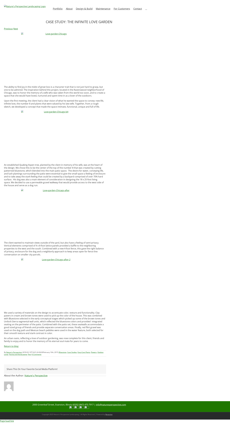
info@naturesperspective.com (111, 404)
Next (15, 28)
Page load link (7, 421)
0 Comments (36, 354)
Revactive (108, 414)
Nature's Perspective (14, 352)
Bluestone (62, 352)
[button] (146, 8)
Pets (29, 354)
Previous (8, 28)
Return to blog (11, 346)
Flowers (94, 352)
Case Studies (72, 352)
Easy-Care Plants (84, 352)
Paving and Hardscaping (18, 354)
